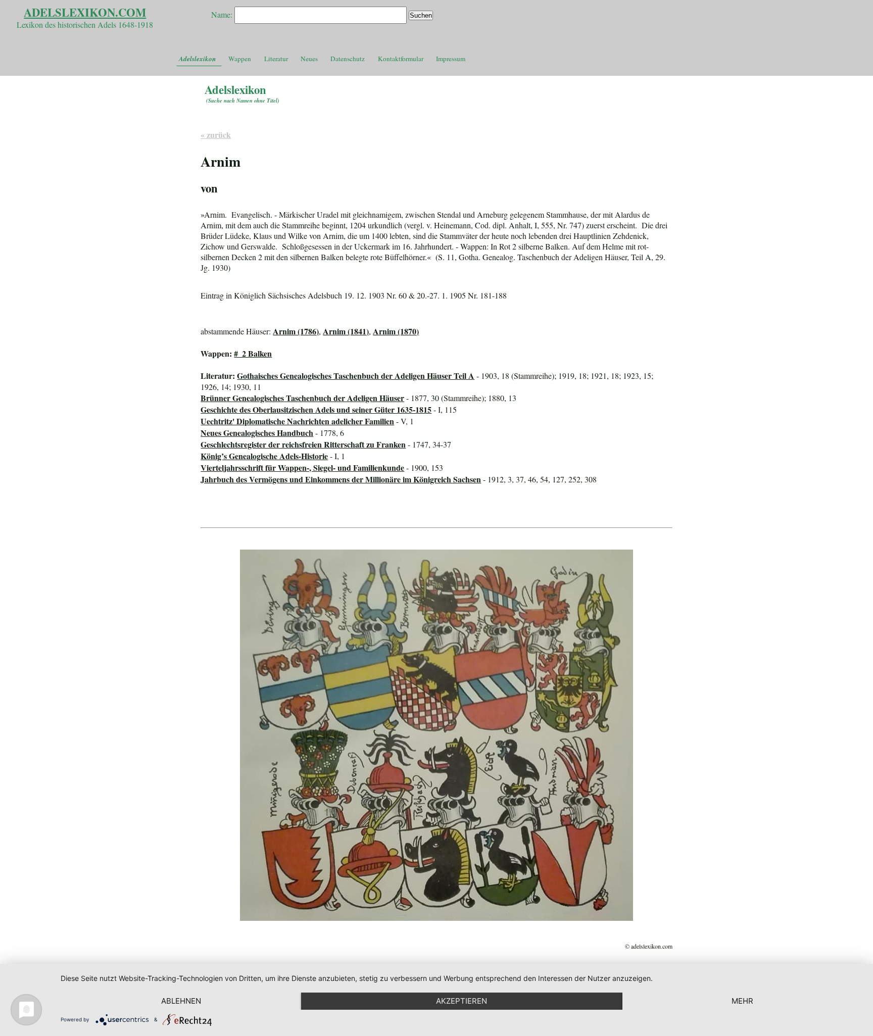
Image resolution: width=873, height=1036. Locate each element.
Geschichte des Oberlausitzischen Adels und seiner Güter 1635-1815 (316, 409)
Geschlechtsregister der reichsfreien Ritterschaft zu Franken (303, 444)
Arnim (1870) (396, 331)
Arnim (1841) (346, 331)
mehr (742, 1001)
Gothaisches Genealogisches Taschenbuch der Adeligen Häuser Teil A (355, 375)
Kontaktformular (400, 58)
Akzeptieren (461, 1001)
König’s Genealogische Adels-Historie (264, 456)
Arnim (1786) (296, 331)
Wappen (239, 58)
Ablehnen (181, 1001)
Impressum (450, 58)
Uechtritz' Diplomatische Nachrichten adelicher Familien (297, 421)
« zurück (216, 134)
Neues (309, 58)
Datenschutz (347, 58)
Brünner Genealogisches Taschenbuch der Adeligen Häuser (302, 398)
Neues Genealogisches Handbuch (257, 432)
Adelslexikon (197, 58)
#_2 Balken (253, 353)
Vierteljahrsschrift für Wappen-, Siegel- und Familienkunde (302, 467)
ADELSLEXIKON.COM (85, 12)
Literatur (276, 58)
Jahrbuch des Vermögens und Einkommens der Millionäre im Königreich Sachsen (341, 479)
